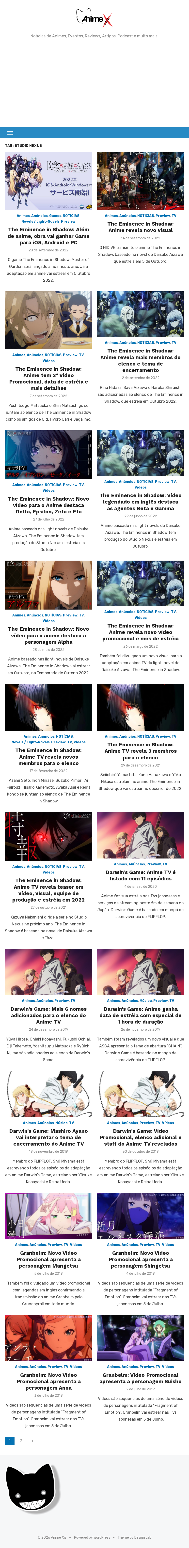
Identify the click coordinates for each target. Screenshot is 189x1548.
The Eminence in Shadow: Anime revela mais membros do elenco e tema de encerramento (140, 360)
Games (55, 216)
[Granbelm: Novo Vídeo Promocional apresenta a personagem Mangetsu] (48, 1216)
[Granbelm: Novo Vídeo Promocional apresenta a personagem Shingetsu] (140, 1216)
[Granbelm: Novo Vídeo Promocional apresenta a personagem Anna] (48, 1338)
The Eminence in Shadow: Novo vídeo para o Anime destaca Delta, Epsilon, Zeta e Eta (48, 505)
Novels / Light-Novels (40, 221)
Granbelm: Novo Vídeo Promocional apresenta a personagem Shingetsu (141, 1259)
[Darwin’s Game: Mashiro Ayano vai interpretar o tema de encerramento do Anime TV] (48, 1094)
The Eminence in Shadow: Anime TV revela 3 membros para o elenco (141, 751)
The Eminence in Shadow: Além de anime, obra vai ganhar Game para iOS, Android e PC (49, 235)
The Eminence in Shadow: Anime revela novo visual (140, 227)
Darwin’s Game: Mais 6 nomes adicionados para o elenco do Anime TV (48, 1015)
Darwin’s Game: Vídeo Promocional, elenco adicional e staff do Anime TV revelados (141, 1137)
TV (174, 216)
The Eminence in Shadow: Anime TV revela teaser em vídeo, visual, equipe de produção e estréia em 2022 (48, 890)
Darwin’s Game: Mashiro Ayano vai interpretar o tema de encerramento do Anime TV (48, 1137)
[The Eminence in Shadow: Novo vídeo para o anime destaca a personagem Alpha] (48, 585)
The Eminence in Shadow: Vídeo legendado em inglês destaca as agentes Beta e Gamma (140, 501)
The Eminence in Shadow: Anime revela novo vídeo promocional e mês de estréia (140, 632)
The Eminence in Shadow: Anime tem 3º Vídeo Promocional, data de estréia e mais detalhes (48, 378)
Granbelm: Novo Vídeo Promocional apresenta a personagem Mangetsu (48, 1259)
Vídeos (49, 361)
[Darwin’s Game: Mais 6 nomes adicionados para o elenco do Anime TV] (48, 972)
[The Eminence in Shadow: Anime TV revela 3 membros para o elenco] (140, 707)
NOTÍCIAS (71, 216)
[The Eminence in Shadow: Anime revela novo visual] (140, 181)
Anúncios (39, 216)
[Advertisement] (94, 82)
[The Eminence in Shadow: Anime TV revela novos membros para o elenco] (48, 707)
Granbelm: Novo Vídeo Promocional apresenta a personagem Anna (48, 1381)
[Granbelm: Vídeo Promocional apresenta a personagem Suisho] (140, 1338)
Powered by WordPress (92, 1537)
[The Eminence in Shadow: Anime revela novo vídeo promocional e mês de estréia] (140, 583)
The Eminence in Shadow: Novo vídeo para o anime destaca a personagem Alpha (48, 635)
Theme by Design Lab (134, 1537)
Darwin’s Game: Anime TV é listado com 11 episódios (141, 875)
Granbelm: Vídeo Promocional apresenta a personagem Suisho (140, 1378)
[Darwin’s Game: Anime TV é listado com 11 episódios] (140, 835)
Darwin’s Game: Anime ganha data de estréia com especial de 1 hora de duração (140, 1015)
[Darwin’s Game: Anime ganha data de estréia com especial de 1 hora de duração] (140, 972)
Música (146, 1001)
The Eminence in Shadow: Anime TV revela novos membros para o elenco (48, 756)
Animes (23, 216)
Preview (68, 221)
